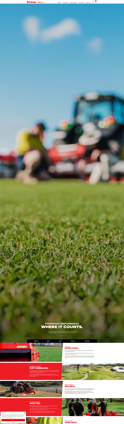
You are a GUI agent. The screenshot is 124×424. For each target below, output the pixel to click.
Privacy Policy (13, 422)
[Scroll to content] (62, 335)
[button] (24, 412)
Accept (13, 420)
